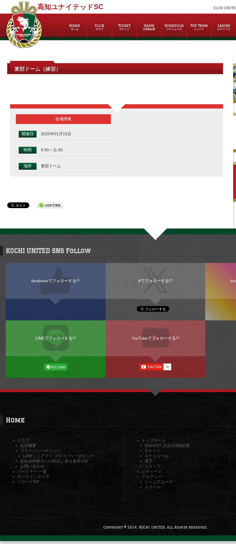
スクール (152, 487)
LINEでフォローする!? (55, 338)
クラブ (23, 440)
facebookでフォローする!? (55, 280)
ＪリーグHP (28, 481)
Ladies (223, 27)
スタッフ (152, 466)
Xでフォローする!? (155, 280)
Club (99, 27)
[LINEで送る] (50, 205)
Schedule (174, 27)
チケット (152, 450)
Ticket (124, 27)
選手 (148, 461)
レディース (152, 471)
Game (149, 27)
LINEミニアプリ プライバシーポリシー (58, 456)
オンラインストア (33, 476)
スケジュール (156, 456)
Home (74, 27)
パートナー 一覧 (32, 471)
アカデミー (152, 476)
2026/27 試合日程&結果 (167, 445)
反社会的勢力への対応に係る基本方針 (54, 461)
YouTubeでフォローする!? (155, 338)
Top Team (199, 27)
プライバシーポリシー (40, 450)
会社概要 (28, 445)
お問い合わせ (32, 466)
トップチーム (154, 440)
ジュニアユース (158, 481)
